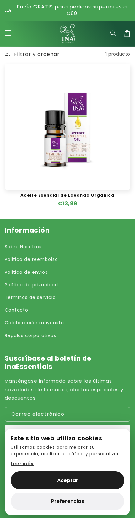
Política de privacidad (31, 285)
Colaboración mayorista (34, 322)
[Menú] (8, 33)
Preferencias (67, 501)
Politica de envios (26, 272)
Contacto (16, 310)
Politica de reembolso (31, 259)
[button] (113, 33)
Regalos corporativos (30, 335)
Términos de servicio (30, 297)
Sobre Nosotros (23, 247)
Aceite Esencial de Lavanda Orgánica (67, 195)
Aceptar (67, 480)
